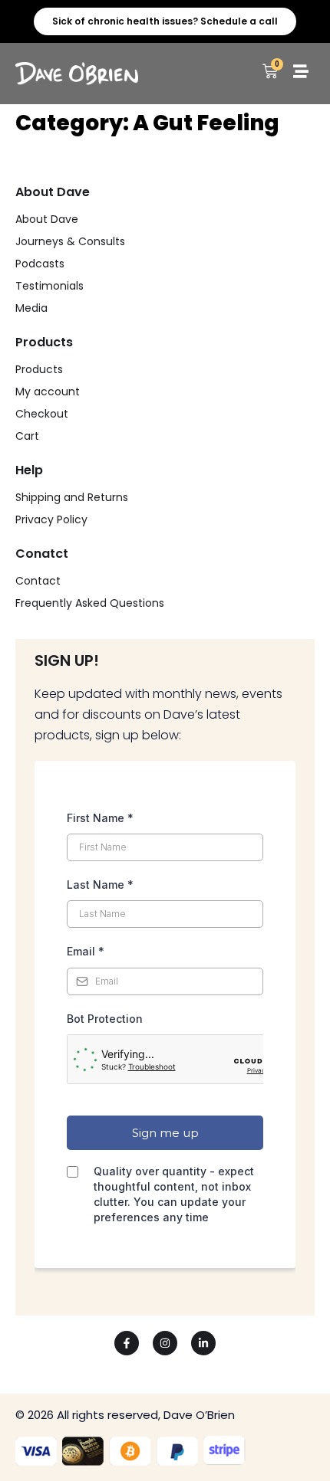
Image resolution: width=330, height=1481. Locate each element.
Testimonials (49, 285)
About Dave (46, 219)
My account (47, 391)
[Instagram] (165, 1343)
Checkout (41, 413)
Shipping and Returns (71, 497)
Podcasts (39, 263)
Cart (27, 436)
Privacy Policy (51, 519)
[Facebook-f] (126, 1343)
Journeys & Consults (70, 241)
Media (31, 308)
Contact (38, 580)
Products (39, 369)
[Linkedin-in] (203, 1343)
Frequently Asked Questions (89, 603)
